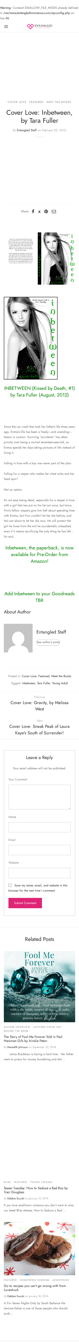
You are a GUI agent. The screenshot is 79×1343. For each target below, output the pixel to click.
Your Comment (17, 779)
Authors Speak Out (47, 1027)
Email (12, 840)
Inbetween (28, 683)
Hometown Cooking (34, 1280)
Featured (36, 102)
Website (13, 862)
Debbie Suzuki (15, 1198)
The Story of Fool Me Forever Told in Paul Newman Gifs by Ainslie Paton (33, 1038)
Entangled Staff (27, 130)
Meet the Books (58, 102)
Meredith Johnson (17, 1047)
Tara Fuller (43, 683)
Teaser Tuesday (41, 1182)
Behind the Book (16, 1031)
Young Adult (60, 683)
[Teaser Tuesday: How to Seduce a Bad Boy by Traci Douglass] (39, 1124)
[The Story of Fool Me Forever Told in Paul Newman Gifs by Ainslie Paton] (39, 986)
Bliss (7, 1182)
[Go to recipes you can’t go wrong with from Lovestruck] (39, 1248)
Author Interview (17, 1027)
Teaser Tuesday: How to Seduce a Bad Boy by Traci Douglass (36, 1190)
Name (12, 817)
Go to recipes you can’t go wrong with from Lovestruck (35, 1287)
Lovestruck (61, 1280)
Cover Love (17, 102)
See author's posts (48, 642)
